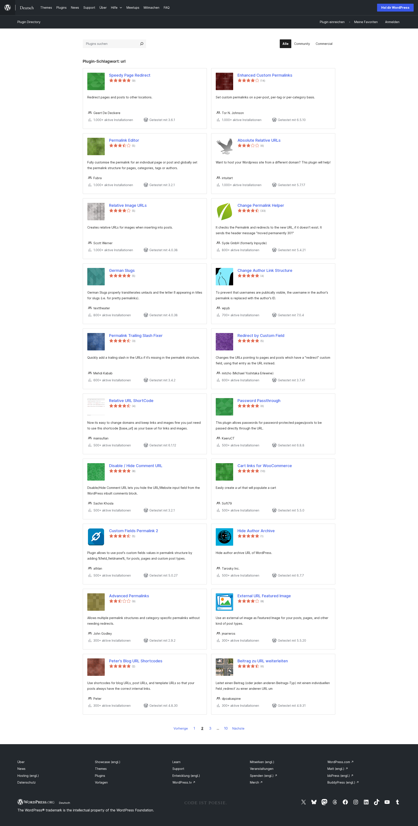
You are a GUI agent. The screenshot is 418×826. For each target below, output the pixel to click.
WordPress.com (340, 762)
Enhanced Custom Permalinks (265, 75)
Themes (101, 768)
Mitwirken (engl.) (262, 762)
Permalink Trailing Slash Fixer (136, 335)
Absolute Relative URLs (259, 140)
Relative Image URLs (128, 205)
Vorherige (181, 728)
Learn (176, 762)
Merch (256, 782)
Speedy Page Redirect (129, 75)
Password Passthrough (259, 400)
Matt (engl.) (337, 768)
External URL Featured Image (264, 596)
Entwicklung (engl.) (186, 775)
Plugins (100, 775)
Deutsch (64, 802)
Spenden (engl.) (263, 775)
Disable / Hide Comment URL (135, 465)
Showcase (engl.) (107, 762)
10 (226, 728)
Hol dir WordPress (395, 7)
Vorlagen (101, 782)
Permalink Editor (124, 140)
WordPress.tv (184, 782)
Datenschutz (26, 782)
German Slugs (122, 270)
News (21, 768)
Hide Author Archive (256, 530)
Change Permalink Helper (261, 205)
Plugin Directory (28, 22)
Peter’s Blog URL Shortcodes (135, 661)
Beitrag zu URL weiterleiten (263, 661)
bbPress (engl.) (340, 775)
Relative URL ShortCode (131, 400)
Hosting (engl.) (28, 775)
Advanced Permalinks (129, 596)
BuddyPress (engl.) (343, 782)
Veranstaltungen (261, 768)
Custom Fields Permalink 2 (133, 530)
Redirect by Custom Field (261, 335)
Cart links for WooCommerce (265, 465)
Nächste (238, 728)
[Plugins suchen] (141, 43)
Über (21, 762)
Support (178, 768)
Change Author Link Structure (265, 270)
